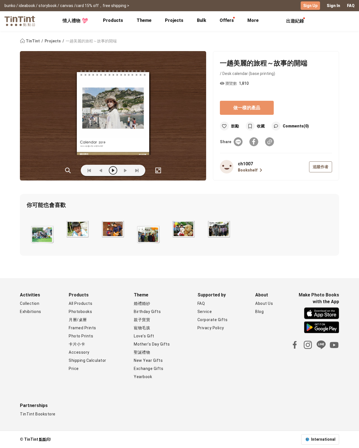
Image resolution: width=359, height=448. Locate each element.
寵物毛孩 (142, 328)
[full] (158, 170)
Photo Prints (81, 336)
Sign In (333, 5)
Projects (174, 20)
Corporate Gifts (212, 319)
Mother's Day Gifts (152, 344)
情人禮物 (71, 20)
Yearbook (143, 376)
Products (113, 20)
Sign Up (310, 5)
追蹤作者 (320, 166)
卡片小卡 (77, 344)
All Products (80, 303)
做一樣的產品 (246, 107)
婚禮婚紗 (142, 303)
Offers (227, 20)
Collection (29, 303)
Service (204, 311)
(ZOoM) (68, 170)
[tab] (113, 21)
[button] (42, 233)
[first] (89, 170)
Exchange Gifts (148, 368)
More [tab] (253, 20)
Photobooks (80, 311)
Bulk (201, 20)
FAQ (351, 5)
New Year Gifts (148, 360)
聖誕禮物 (142, 352)
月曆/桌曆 (78, 319)
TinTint (33, 41)
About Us (264, 303)
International (323, 439)
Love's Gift (144, 336)
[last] (137, 170)
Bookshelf (247, 170)
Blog (259, 311)
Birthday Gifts (147, 311)
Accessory (79, 352)
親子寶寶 (142, 319)
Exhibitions (30, 311)
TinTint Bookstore (38, 414)
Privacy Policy (210, 328)
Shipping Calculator (87, 360)
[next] (125, 170)
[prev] (101, 170)
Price (74, 368)
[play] (113, 170)
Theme (144, 20)
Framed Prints (82, 328)
